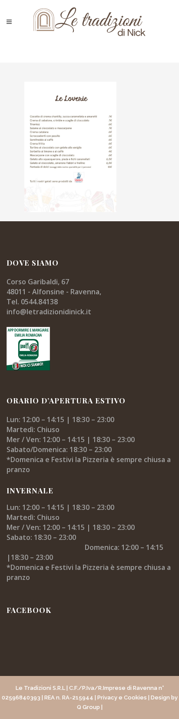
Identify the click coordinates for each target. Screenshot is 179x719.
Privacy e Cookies (122, 697)
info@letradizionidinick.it (49, 311)
